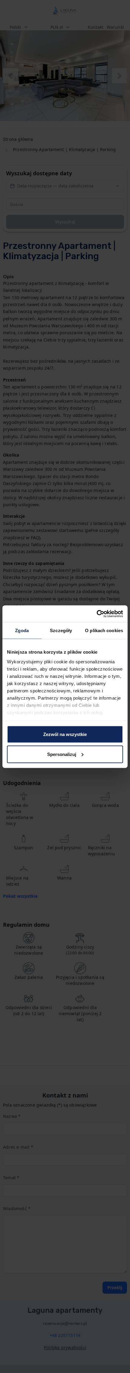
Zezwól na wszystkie (65, 734)
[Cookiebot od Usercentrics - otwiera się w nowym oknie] (96, 614)
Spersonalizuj (61, 754)
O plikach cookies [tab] (104, 630)
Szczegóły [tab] (61, 630)
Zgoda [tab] (22, 630)
